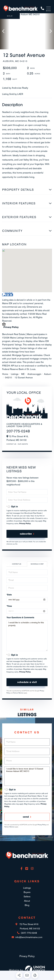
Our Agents (23, 444)
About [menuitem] (27, 900)
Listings (14, 374)
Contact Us (11, 444)
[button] (4, 31)
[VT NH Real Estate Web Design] (35, 970)
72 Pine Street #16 (29, 926)
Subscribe (26, 533)
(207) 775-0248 (42, 8)
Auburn (47, 374)
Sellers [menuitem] (27, 896)
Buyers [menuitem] (27, 892)
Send (26, 816)
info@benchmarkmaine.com (28, 937)
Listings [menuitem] (27, 887)
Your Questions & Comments (20, 617)
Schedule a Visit (37, 564)
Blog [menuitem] (27, 905)
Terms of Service (18, 693)
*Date (9, 594)
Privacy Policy (11, 327)
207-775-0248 (18, 431)
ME (23, 374)
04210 (8, 377)
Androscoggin (34, 374)
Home (5, 374)
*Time (9, 606)
